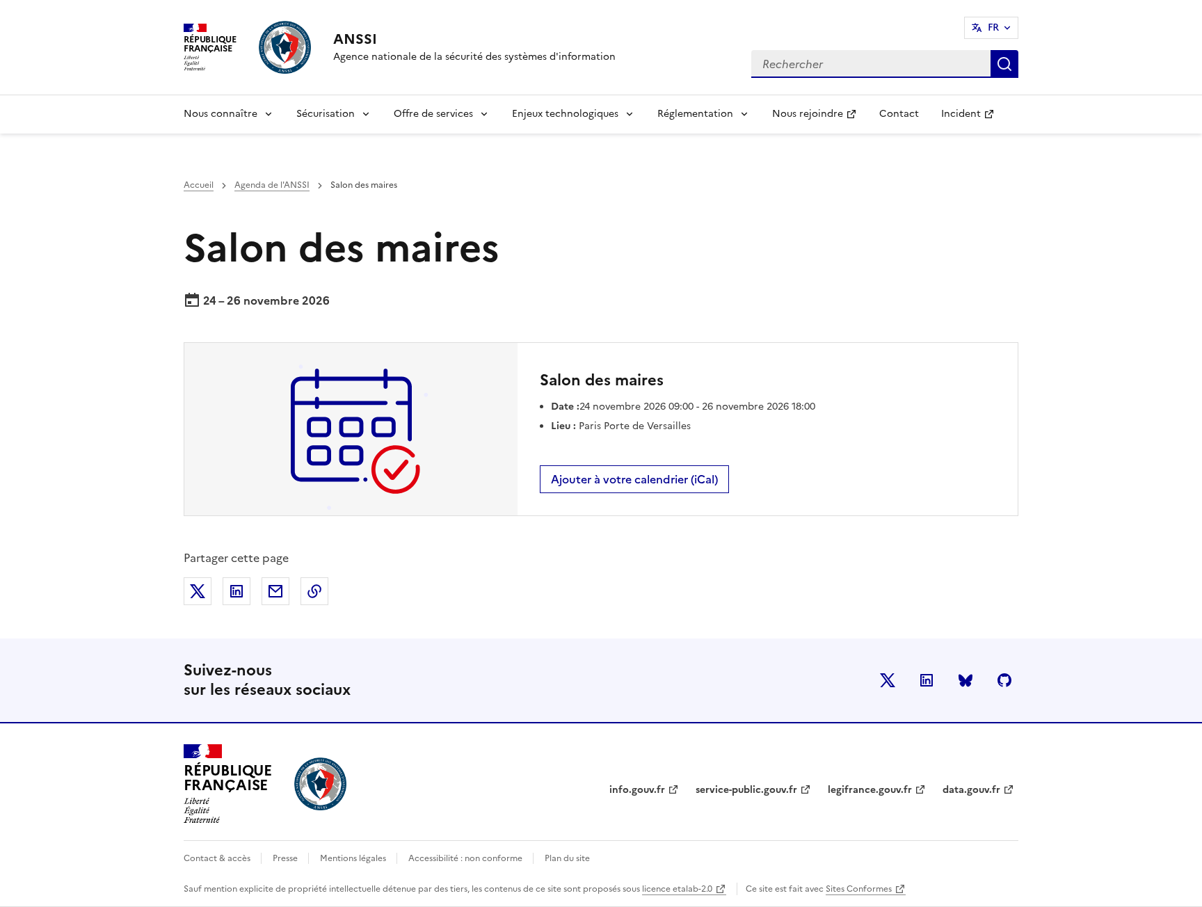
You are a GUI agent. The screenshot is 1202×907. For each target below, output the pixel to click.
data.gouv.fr (971, 789)
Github (1004, 680)
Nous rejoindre (819, 117)
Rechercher (1004, 64)
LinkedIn (926, 680)
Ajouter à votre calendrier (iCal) (634, 479)
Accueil (199, 185)
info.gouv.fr (637, 789)
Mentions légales (354, 858)
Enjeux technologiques (565, 113)
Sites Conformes (859, 889)
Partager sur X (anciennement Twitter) (197, 591)
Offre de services (433, 113)
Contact (899, 113)
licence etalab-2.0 (677, 889)
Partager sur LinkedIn (236, 591)
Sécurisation (325, 113)
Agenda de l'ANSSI (272, 185)
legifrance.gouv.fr (870, 789)
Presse (286, 858)
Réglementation (695, 113)
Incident (973, 117)
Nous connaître (220, 113)
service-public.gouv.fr (746, 789)
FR (993, 27)
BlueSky (965, 680)
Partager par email (275, 591)
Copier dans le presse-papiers (314, 591)
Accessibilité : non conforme (466, 858)
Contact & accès (218, 858)
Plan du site (567, 858)
